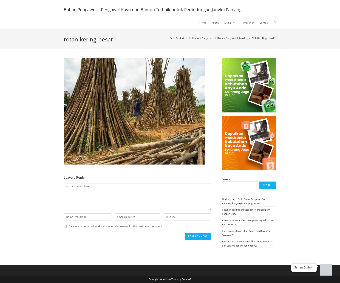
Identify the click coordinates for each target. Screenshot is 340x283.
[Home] (171, 38)
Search (226, 179)
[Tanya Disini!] (325, 268)
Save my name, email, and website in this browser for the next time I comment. (116, 226)
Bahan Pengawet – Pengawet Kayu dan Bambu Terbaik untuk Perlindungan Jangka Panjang (153, 9)
